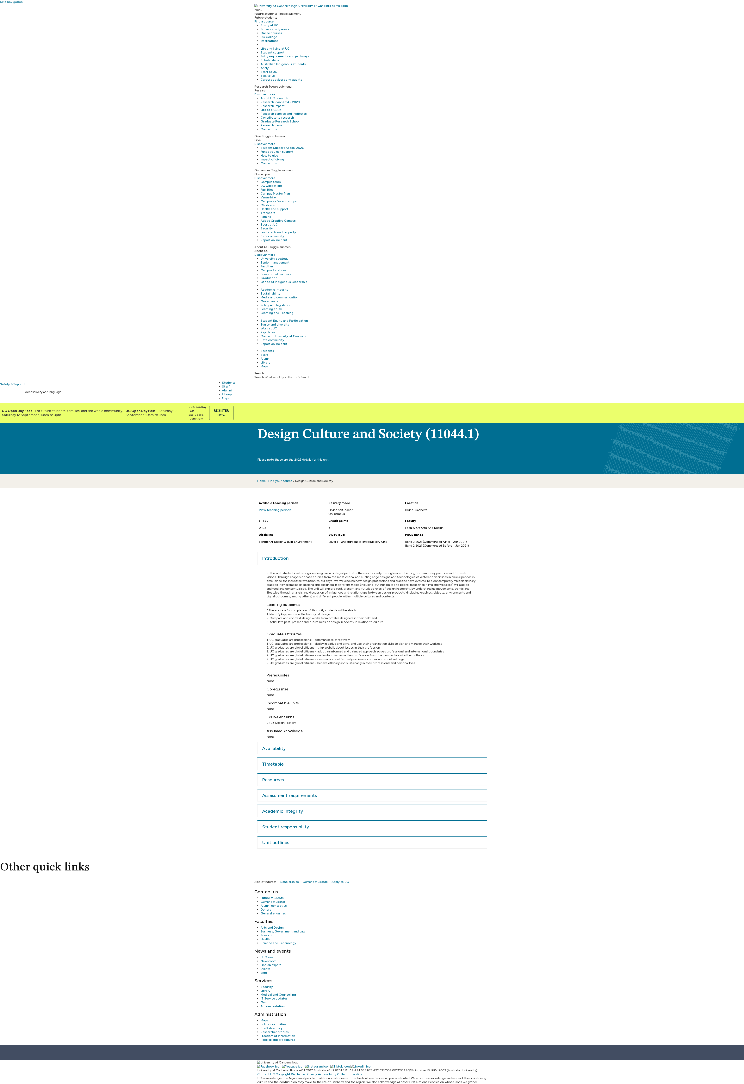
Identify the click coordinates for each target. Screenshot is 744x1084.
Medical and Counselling (278, 994)
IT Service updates (274, 998)
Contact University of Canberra (283, 336)
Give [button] (257, 136)
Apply (265, 68)
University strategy (274, 258)
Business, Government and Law (283, 931)
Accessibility (327, 1074)
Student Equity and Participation (284, 320)
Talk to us (268, 76)
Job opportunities (273, 1024)
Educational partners (276, 274)
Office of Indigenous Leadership (284, 282)
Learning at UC (271, 309)
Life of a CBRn (271, 110)
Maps (264, 366)
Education (268, 935)
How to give (269, 155)
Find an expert (271, 965)
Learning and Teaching (277, 313)
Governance (269, 301)
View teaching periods (275, 510)
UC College (269, 37)
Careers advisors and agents (281, 79)
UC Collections (271, 186)
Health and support (274, 209)
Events (265, 969)
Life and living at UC (275, 48)
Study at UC (269, 25)
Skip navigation (11, 2)
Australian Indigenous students (283, 64)
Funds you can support (277, 151)
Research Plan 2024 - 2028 (280, 102)
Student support (272, 52)
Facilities (267, 189)
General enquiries (273, 913)
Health (265, 939)
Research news (271, 125)
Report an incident (274, 240)
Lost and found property (278, 232)
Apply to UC (340, 882)
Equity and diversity (275, 324)
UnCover (267, 957)
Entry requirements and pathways (285, 56)
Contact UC (266, 1074)
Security (267, 228)
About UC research (274, 98)
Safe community (272, 236)
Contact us (269, 129)
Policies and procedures (278, 1040)
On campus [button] (262, 170)
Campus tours (271, 182)
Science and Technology (278, 943)
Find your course (280, 481)
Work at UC (269, 328)
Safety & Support (12, 384)
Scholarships (270, 60)
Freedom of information (278, 1036)
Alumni (265, 358)
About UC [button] (261, 247)
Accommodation (273, 1006)
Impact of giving (272, 159)
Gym (264, 1002)
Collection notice (349, 1074)
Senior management (275, 262)
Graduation (269, 278)
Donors (266, 909)
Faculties (267, 266)
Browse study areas (275, 29)
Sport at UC (269, 224)
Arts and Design (272, 927)
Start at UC (269, 72)
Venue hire (268, 197)
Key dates (268, 332)
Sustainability (270, 293)
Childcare (268, 205)
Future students (272, 898)
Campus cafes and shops (279, 201)
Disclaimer (298, 1074)
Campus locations (274, 270)
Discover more (264, 94)
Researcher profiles (275, 1032)
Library (265, 362)
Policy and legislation (276, 305)
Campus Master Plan (275, 193)
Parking (266, 217)
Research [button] (261, 86)
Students (267, 351)
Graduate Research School (280, 121)
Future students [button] (265, 14)
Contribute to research (277, 117)
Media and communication (280, 297)
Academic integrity (274, 289)
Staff (264, 355)
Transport (268, 213)
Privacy (312, 1074)
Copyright (283, 1074)
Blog (264, 973)
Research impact (273, 106)
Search (259, 377)
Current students (315, 882)
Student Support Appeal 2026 (282, 148)
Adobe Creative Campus (278, 220)
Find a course (264, 21)
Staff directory (272, 1028)
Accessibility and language (43, 392)
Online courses (271, 33)
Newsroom (268, 961)
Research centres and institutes (284, 113)
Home (261, 481)
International (270, 41)
